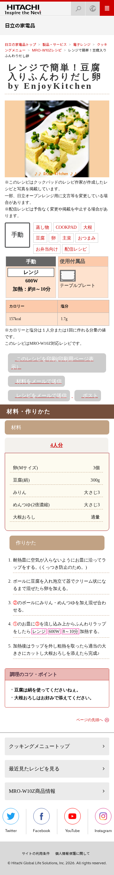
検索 (78, 9)
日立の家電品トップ (20, 44)
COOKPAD (66, 227)
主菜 (66, 237)
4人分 (56, 445)
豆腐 (40, 237)
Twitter (11, 831)
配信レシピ (76, 249)
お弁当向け (47, 249)
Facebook (41, 831)
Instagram (103, 831)
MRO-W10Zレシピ (47, 50)
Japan (93, 9)
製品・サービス (54, 44)
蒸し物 (42, 227)
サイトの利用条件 (36, 853)
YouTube (72, 831)
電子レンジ (82, 44)
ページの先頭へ (89, 720)
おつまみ (87, 237)
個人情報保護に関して (72, 853)
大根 (87, 227)
